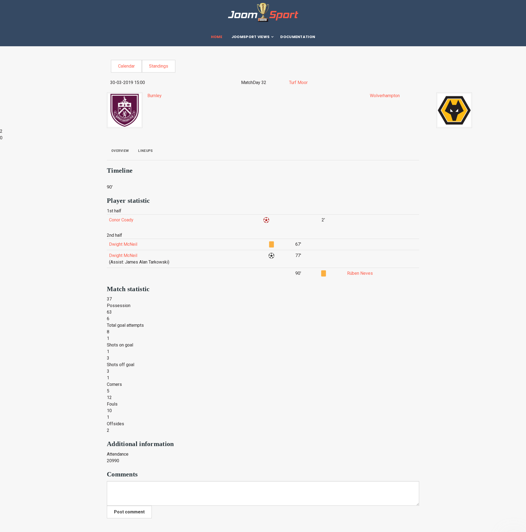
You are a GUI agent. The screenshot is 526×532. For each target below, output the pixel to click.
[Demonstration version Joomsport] (263, 12)
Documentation (297, 36)
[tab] (120, 150)
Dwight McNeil (123, 244)
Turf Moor (298, 82)
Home (216, 36)
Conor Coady (121, 219)
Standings (158, 66)
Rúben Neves (360, 273)
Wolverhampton (385, 95)
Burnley (154, 95)
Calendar (126, 66)
